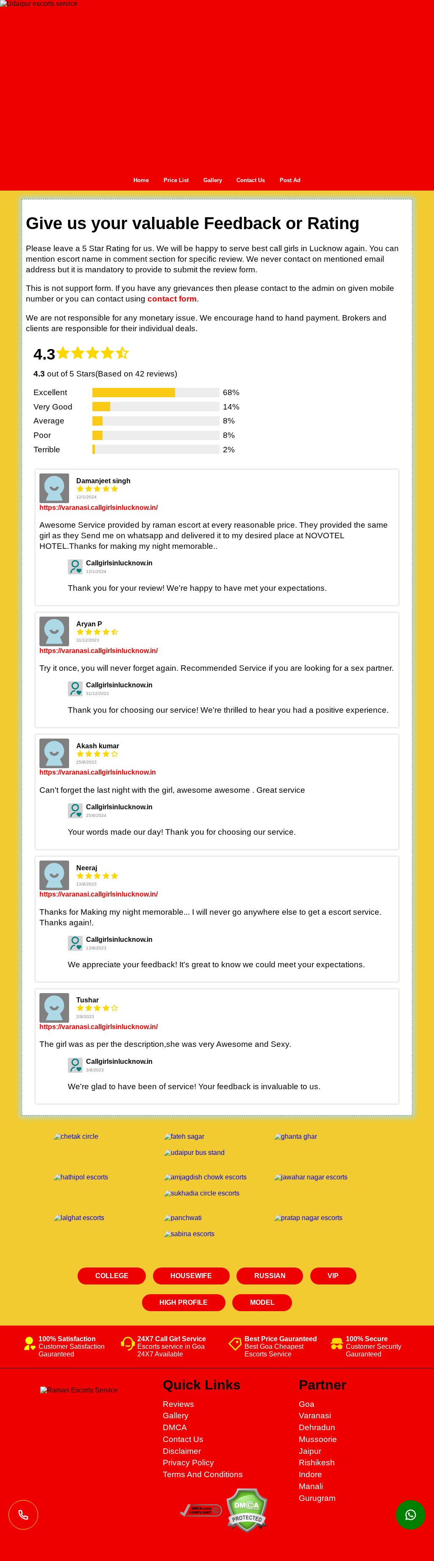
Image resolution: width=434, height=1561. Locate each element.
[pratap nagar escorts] (327, 1218)
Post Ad (290, 180)
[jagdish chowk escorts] (217, 1177)
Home (141, 180)
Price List (176, 180)
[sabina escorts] (217, 1234)
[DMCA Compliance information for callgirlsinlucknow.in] (201, 1513)
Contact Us (250, 180)
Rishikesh (317, 1462)
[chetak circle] (107, 1136)
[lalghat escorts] (107, 1218)
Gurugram (317, 1498)
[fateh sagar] (217, 1136)
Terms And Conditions (203, 1474)
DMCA (175, 1427)
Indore (310, 1474)
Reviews (178, 1404)
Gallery (212, 180)
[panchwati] (217, 1218)
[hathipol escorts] (107, 1177)
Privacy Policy (188, 1462)
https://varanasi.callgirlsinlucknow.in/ (98, 507)
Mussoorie (318, 1439)
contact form (172, 298)
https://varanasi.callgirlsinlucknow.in (97, 772)
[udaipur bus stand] (217, 1153)
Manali (311, 1486)
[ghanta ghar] (327, 1136)
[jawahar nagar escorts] (327, 1177)
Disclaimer (182, 1451)
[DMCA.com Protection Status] (246, 1530)
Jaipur (310, 1451)
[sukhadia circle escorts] (217, 1193)
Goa (306, 1404)
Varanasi (315, 1415)
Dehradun (317, 1427)
